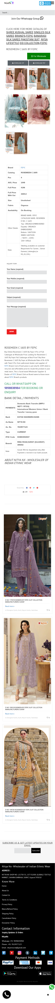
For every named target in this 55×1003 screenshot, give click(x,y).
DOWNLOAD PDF (39, 63)
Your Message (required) (16, 306)
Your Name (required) (15, 269)
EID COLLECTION (29, 43)
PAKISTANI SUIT (30, 39)
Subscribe (36, 850)
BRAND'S (20, 35)
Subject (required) (14, 297)
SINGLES (39, 32)
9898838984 (12, 388)
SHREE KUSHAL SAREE (19, 32)
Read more (9, 606)
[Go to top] (48, 995)
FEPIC (29, 35)
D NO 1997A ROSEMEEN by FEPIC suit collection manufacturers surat (24, 811)
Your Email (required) (15, 288)
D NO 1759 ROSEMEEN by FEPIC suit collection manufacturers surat (23, 601)
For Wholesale (39, 56)
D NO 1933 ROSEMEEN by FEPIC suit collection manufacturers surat (23, 708)
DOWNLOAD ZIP (18, 63)
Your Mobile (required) (15, 278)
